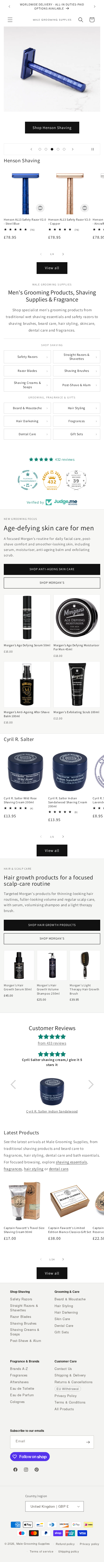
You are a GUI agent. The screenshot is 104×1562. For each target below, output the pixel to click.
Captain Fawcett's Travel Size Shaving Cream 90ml (24, 1230)
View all (52, 267)
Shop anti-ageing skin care (52, 569)
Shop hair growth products (51, 925)
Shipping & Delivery (70, 1375)
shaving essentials (71, 1162)
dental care (58, 1168)
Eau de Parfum (22, 1395)
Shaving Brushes (76, 371)
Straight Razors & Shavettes (76, 357)
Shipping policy (68, 1551)
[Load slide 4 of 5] (58, 149)
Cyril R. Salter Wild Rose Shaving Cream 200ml (20, 800)
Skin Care (62, 1319)
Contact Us (63, 1368)
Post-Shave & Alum (76, 385)
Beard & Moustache (27, 408)
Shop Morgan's (52, 583)
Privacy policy (89, 1544)
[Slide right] (63, 254)
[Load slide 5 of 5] (64, 149)
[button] (10, 19)
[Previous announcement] (9, 6)
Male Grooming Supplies (33, 1543)
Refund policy (65, 1544)
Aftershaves (19, 1382)
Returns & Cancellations (74, 1382)
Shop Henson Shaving (52, 127)
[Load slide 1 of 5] (40, 149)
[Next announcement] (94, 6)
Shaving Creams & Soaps (27, 385)
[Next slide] (72, 149)
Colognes (17, 1401)
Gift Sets (76, 434)
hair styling (33, 1168)
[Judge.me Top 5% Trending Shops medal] (76, 480)
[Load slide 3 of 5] (52, 149)
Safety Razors (27, 357)
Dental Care (27, 434)
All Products (64, 1409)
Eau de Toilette (22, 1388)
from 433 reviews (52, 1043)
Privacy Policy (65, 1395)
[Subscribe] (87, 1442)
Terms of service (41, 1551)
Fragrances (76, 421)
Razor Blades (27, 371)
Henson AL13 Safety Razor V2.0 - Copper (69, 221)
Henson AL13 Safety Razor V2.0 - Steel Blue (25, 221)
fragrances (13, 1168)
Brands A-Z (19, 1368)
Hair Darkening (27, 421)
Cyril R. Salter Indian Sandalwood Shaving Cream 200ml (67, 802)
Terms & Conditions (70, 1402)
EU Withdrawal (68, 1388)
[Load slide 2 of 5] (46, 149)
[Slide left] (40, 254)
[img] (52, 1037)
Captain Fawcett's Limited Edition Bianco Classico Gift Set (69, 1230)
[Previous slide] (31, 149)
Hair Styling (76, 408)
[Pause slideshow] (94, 149)
